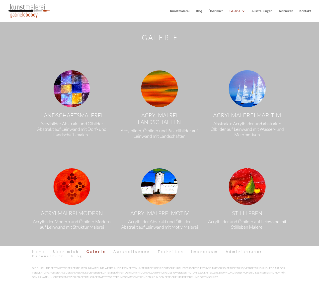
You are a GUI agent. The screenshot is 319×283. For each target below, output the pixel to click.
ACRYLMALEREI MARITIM (247, 115)
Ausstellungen (261, 11)
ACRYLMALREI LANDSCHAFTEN (159, 119)
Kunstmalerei (180, 11)
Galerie (235, 11)
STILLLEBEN (247, 213)
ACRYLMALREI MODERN (72, 213)
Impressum (204, 252)
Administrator (244, 252)
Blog (199, 11)
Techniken (285, 11)
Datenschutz (48, 256)
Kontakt (305, 11)
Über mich (216, 11)
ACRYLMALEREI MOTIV (159, 213)
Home (39, 252)
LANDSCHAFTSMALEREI (72, 115)
